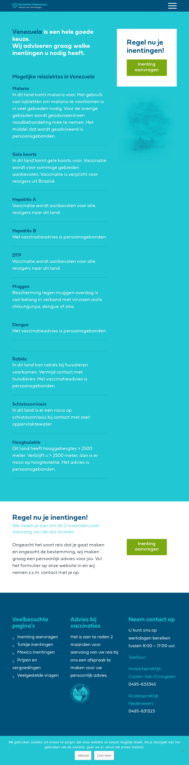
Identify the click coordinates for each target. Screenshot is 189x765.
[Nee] (182, 750)
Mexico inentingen (36, 652)
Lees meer (104, 755)
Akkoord (83, 755)
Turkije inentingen (35, 644)
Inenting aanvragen (37, 637)
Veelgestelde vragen (38, 675)
